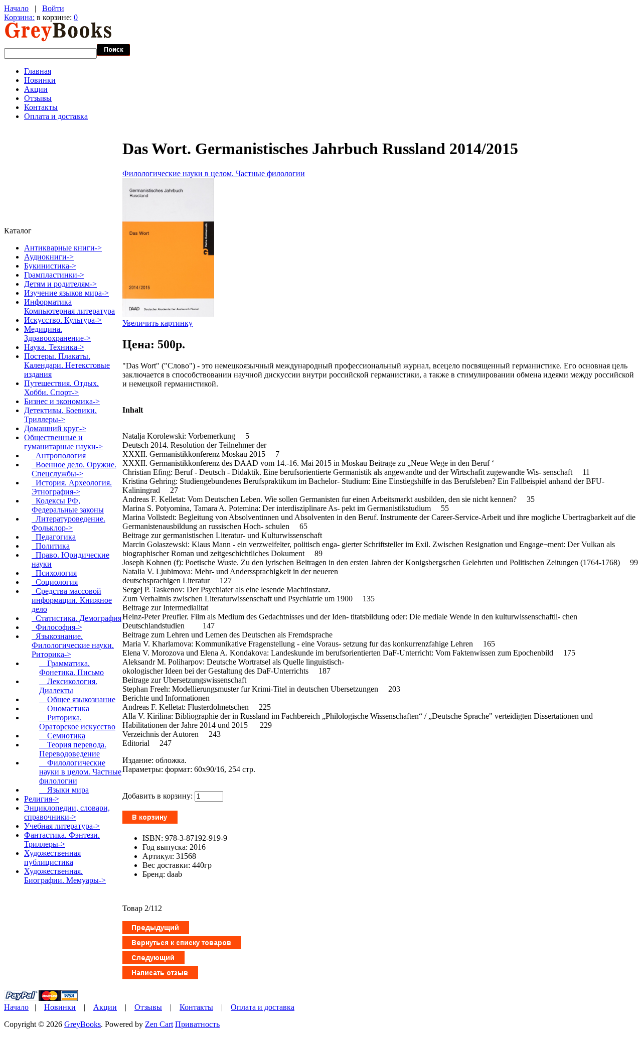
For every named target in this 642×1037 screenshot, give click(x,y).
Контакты (41, 107)
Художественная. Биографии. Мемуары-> (65, 875)
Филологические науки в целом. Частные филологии (213, 173)
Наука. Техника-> (54, 347)
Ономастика (64, 708)
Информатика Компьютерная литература (69, 306)
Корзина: (19, 17)
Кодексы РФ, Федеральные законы (68, 505)
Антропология (59, 455)
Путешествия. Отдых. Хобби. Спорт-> (61, 388)
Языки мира (64, 790)
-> (63, 442)
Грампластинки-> (54, 275)
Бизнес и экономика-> (62, 401)
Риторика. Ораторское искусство (77, 722)
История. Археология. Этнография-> (72, 487)
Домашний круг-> (55, 428)
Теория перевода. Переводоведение (72, 749)
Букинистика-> (50, 266)
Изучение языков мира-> (66, 293)
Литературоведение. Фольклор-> (68, 523)
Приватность (197, 1024)
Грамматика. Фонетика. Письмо (71, 668)
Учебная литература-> (62, 826)
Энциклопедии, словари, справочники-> (67, 812)
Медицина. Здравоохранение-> (57, 333)
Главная (37, 71)
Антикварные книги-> (63, 247)
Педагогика (54, 537)
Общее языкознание (77, 699)
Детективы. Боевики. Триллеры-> (60, 415)
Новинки (40, 80)
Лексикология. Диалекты (68, 686)
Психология (54, 573)
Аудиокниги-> (49, 256)
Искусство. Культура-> (63, 320)
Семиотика (62, 735)
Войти (53, 8)
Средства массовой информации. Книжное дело (72, 600)
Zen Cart (159, 1024)
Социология (55, 582)
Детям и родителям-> (60, 284)
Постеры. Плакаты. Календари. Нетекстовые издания (67, 365)
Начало (16, 8)
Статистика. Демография (76, 618)
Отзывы (38, 98)
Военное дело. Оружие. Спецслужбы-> (74, 469)
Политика (51, 546)
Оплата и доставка (56, 116)
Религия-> (41, 799)
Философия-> (57, 627)
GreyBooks (82, 1024)
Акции (36, 89)
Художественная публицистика (52, 857)
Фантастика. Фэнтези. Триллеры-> (62, 839)
